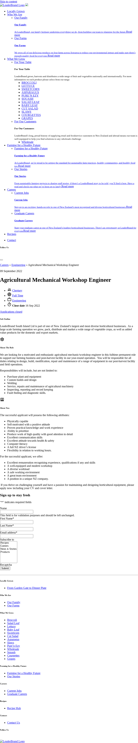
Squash (11, 652)
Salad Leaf (13, 623)
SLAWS (26, 111)
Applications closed (11, 311)
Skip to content (8, 1)
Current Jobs (21, 192)
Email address (8, 532)
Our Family (20, 17)
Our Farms (20, 38)
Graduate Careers (24, 213)
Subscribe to (7, 539)
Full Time (17, 295)
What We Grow (16, 58)
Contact (11, 240)
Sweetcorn (13, 632)
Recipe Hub (14, 708)
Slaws (10, 642)
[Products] (8, 552)
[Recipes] (8, 542)
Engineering (18, 264)
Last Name (7, 525)
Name (3, 508)
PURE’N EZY (30, 95)
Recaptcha (6, 564)
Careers (11, 189)
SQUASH (27, 98)
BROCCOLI (29, 82)
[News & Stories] (8, 549)
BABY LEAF (30, 105)
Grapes (11, 658)
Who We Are (14, 14)
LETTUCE (28, 85)
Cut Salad (12, 636)
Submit (5, 568)
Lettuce (11, 626)
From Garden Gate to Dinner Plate (26, 587)
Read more (54, 55)
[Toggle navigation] (1, 259)
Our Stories (20, 169)
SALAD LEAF (31, 102)
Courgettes (13, 655)
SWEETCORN (31, 89)
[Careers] (8, 546)
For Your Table (22, 62)
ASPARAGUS (30, 92)
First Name (7, 518)
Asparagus (13, 639)
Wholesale (27, 141)
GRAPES (27, 118)
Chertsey (17, 290)
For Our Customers (25, 121)
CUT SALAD (30, 108)
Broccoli (12, 619)
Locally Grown (16, 11)
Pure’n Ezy (13, 645)
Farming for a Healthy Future (23, 145)
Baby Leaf (13, 629)
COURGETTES (31, 115)
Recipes (11, 234)
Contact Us (13, 722)
